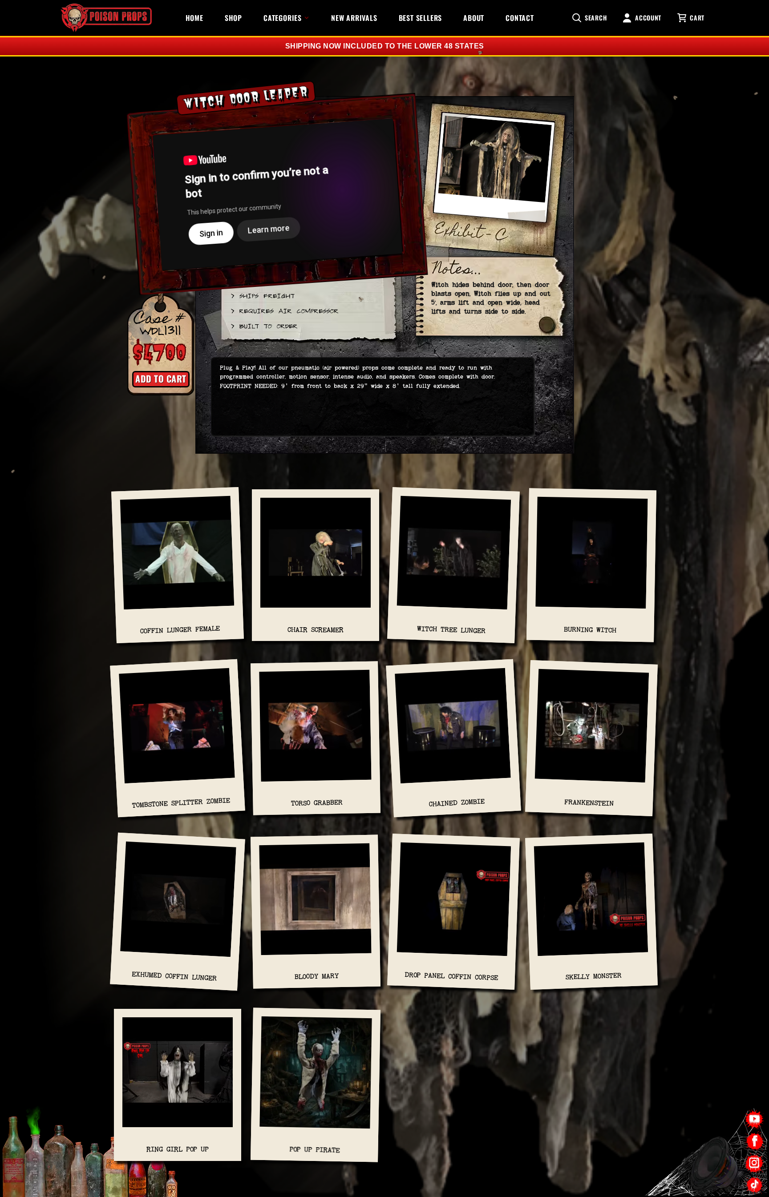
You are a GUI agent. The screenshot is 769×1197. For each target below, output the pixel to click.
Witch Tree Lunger (451, 630)
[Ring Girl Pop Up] (177, 1077)
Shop (233, 17)
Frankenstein (589, 803)
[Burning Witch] (592, 557)
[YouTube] (754, 1119)
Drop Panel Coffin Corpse (451, 976)
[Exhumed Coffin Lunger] (178, 904)
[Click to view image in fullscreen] (494, 171)
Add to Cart (160, 378)
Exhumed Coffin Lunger (174, 976)
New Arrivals (354, 17)
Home (194, 17)
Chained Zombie (457, 803)
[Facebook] (754, 1141)
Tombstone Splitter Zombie (181, 803)
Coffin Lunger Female (179, 630)
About (473, 17)
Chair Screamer (315, 629)
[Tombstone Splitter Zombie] (177, 731)
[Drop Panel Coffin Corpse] (454, 903)
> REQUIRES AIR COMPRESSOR (284, 310)
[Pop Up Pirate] (316, 1077)
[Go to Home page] (106, 18)
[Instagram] (754, 1163)
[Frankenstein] (592, 730)
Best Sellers (420, 17)
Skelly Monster (594, 976)
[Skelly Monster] (591, 903)
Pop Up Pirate (314, 1149)
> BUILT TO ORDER (263, 325)
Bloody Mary (317, 976)
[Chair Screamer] (315, 557)
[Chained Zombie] (453, 731)
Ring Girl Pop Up (177, 1149)
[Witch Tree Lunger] (454, 557)
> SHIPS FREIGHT (262, 295)
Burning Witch (590, 629)
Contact (520, 17)
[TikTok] (754, 1185)
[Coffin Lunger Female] (178, 557)
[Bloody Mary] (315, 903)
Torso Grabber (316, 803)
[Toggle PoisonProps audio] (713, 1161)
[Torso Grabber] (315, 730)
